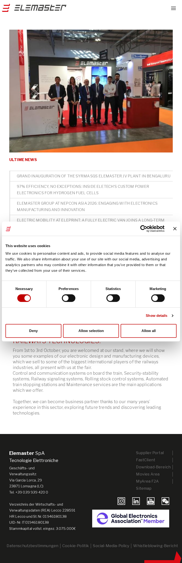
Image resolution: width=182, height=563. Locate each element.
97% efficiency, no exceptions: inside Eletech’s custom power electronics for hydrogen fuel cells (83, 189)
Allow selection (91, 331)
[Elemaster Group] (33, 9)
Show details (156, 316)
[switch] (68, 298)
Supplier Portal (150, 453)
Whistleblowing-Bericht (155, 546)
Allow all (148, 331)
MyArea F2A (147, 481)
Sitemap (143, 488)
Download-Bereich (153, 467)
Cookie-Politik (75, 546)
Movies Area (147, 474)
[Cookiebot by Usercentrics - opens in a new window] (143, 228)
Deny (33, 331)
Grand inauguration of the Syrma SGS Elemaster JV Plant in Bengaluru (93, 176)
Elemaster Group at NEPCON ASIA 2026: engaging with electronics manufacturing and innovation (87, 206)
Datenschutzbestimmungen (32, 546)
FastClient (145, 460)
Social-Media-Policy (111, 546)
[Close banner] (175, 228)
